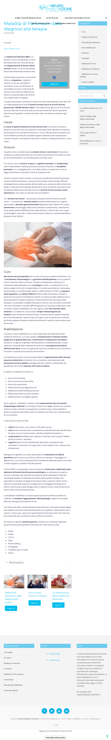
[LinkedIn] (66, 711)
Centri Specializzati (41, 23)
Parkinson (85, 53)
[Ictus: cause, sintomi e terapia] (37, 581)
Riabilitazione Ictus (89, 64)
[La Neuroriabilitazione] (55, 8)
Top (56, 725)
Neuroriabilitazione (89, 48)
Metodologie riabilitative (91, 42)
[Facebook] (44, 711)
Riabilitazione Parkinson (91, 69)
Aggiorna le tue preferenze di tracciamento (55, 731)
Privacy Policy (54, 654)
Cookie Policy (54, 660)
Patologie (85, 58)
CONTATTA (54, 84)
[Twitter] (52, 711)
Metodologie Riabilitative (77, 18)
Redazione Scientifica (65, 23)
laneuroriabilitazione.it (28, 719)
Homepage (8, 652)
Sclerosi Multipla (88, 82)
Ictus (84, 32)
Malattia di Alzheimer (90, 37)
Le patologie (8, 680)
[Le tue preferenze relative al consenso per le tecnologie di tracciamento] (107, 736)
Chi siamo (7, 658)
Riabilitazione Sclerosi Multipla (89, 75)
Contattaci (8, 669)
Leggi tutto (11, 608)
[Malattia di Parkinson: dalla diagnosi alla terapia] (14, 581)
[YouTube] (59, 711)
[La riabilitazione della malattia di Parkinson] (61, 581)
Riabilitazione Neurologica (28, 18)
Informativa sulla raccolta (55, 737)
